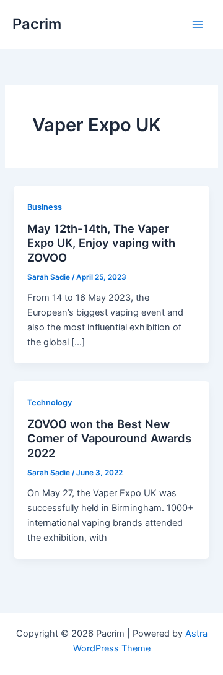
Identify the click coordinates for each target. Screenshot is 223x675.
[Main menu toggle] (198, 25)
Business (44, 207)
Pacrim (36, 24)
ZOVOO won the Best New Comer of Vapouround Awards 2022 (109, 438)
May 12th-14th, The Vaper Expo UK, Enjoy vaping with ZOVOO (101, 242)
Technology (49, 402)
